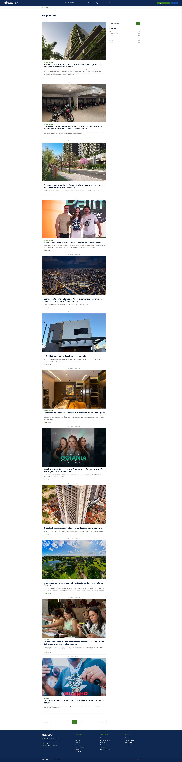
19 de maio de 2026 (74, 311)
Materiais (103, 3)
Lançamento (128, 745)
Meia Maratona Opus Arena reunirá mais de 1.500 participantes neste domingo (74, 701)
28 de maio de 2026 (74, 82)
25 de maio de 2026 (74, 140)
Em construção (129, 738)
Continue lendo (47, 78)
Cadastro (78, 749)
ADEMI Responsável (80, 747)
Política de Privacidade (105, 749)
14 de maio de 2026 (74, 656)
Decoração (124, 42)
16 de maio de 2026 (74, 483)
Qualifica (102, 742)
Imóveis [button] (80, 3)
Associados (78, 742)
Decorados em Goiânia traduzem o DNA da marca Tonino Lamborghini (74, 412)
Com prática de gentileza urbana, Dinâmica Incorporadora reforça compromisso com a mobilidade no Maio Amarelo (73, 127)
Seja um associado (163, 3)
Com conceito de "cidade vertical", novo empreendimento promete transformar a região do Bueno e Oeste (73, 300)
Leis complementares (105, 740)
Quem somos (79, 738)
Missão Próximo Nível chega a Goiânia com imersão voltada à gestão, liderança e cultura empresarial (74, 470)
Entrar (174, 3)
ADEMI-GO (124, 38)
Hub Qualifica (89, 3)
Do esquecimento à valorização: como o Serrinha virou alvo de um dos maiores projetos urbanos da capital (74, 186)
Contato (111, 3)
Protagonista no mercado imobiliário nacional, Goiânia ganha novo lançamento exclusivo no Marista (73, 65)
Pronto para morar (129, 740)
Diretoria (78, 740)
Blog (97, 3)
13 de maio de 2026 (74, 715)
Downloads (78, 751)
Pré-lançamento (129, 742)
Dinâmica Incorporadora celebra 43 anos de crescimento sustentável (74, 528)
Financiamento (104, 745)
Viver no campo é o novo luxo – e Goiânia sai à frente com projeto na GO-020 (73, 584)
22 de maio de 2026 (74, 198)
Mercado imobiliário (124, 33)
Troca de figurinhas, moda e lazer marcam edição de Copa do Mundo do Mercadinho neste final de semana (74, 642)
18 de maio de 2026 (74, 368)
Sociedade (124, 36)
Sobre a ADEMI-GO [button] (69, 3)
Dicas (124, 31)
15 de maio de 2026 (74, 538)
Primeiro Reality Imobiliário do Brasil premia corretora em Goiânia (72, 242)
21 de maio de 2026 (74, 254)
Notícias (124, 40)
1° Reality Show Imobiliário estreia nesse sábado (65, 356)
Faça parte (78, 745)
